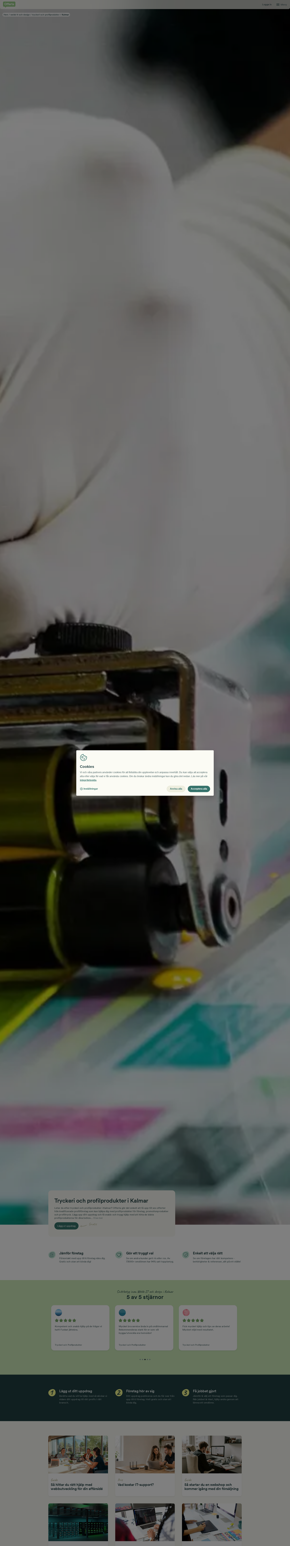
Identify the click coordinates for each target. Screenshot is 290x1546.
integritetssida (88, 780)
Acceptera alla (199, 789)
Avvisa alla (176, 789)
